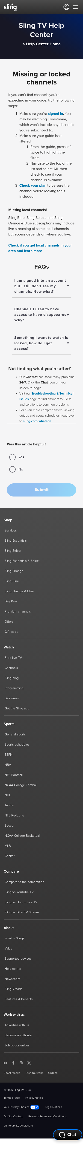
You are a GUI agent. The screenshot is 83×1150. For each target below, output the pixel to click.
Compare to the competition (24, 882)
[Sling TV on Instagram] (21, 1063)
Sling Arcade (14, 989)
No (20, 469)
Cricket (10, 856)
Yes (21, 457)
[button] (41, 490)
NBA (8, 765)
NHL (8, 795)
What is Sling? (14, 938)
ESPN (8, 754)
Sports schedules (17, 744)
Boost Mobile (12, 1073)
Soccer (10, 825)
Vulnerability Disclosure (18, 1125)
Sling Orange (14, 571)
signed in (55, 114)
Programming (14, 688)
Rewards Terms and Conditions (47, 1116)
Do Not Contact (13, 1116)
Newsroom (12, 979)
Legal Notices (53, 1107)
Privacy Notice (34, 1098)
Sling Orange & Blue (19, 591)
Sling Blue (12, 581)
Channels (11, 668)
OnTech (53, 1073)
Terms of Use (12, 1098)
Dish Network (34, 1073)
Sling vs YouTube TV (19, 892)
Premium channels (18, 611)
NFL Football (14, 775)
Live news (12, 698)
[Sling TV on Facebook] (13, 1063)
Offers (9, 621)
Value (8, 948)
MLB (8, 846)
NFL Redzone (14, 815)
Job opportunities (17, 1045)
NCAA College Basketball (22, 835)
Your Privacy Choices (17, 1107)
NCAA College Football (21, 785)
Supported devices (18, 958)
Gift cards (11, 631)
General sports (15, 734)
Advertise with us (17, 1025)
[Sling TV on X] (29, 1063)
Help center (13, 968)
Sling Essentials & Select (22, 561)
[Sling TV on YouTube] (5, 1063)
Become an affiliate (18, 1035)
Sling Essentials (16, 540)
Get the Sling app (17, 708)
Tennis (9, 805)
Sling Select (13, 550)
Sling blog (12, 678)
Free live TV (13, 657)
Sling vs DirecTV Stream (22, 912)
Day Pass (11, 601)
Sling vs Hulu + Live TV (21, 902)
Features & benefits (19, 999)
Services (11, 530)
